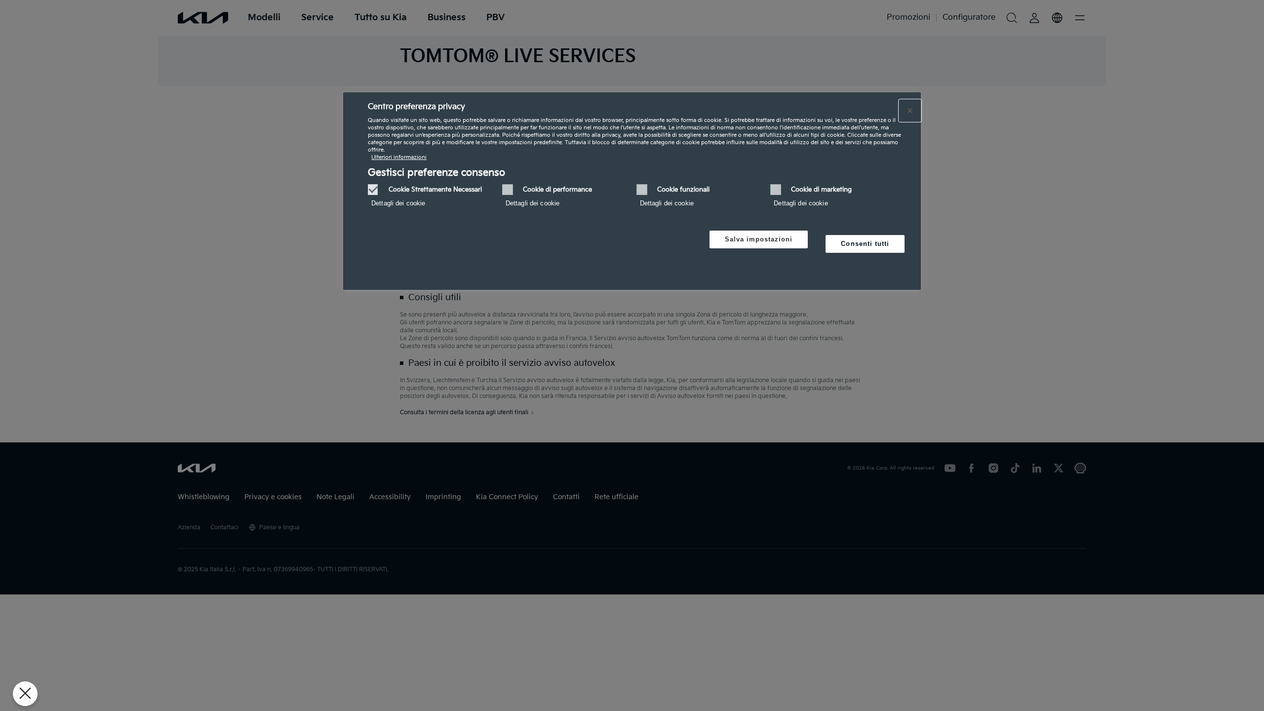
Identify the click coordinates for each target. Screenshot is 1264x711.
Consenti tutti (865, 243)
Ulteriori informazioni (399, 157)
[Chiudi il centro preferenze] (910, 110)
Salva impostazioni (759, 239)
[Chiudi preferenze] (25, 693)
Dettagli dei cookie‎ (398, 203)
